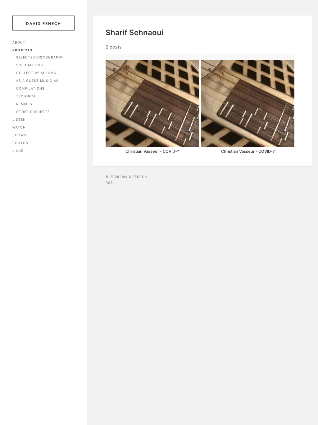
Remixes (24, 104)
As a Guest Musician (37, 81)
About (18, 42)
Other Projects (33, 112)
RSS (109, 183)
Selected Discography (40, 57)
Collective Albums (36, 73)
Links (18, 151)
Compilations (30, 88)
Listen (19, 120)
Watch (19, 127)
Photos (20, 143)
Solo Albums (29, 65)
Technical (27, 96)
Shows (19, 135)
